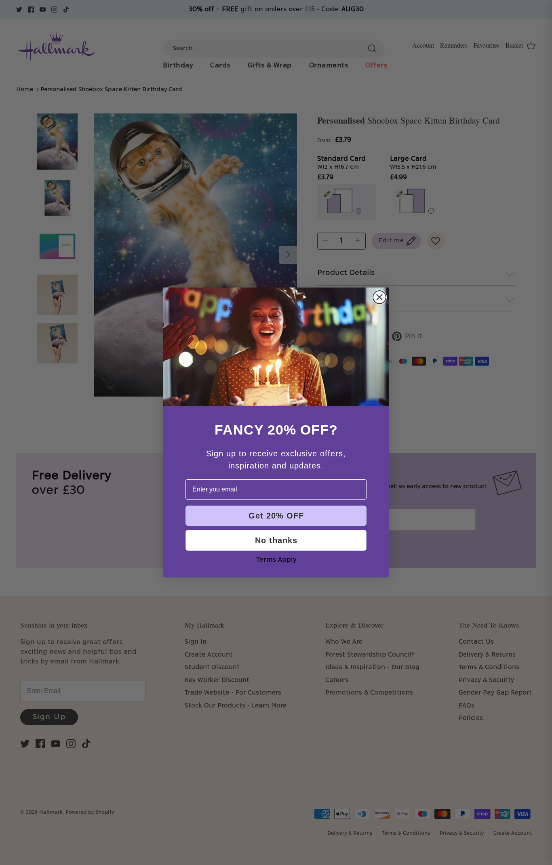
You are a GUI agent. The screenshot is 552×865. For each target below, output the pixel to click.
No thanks (276, 540)
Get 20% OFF (276, 515)
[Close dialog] (379, 297)
